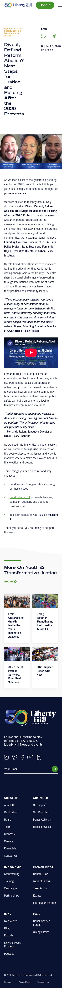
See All (8, 582)
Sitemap (8, 982)
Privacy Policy (24, 982)
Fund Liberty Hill (20, 497)
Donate (45, 5)
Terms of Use (43, 982)
